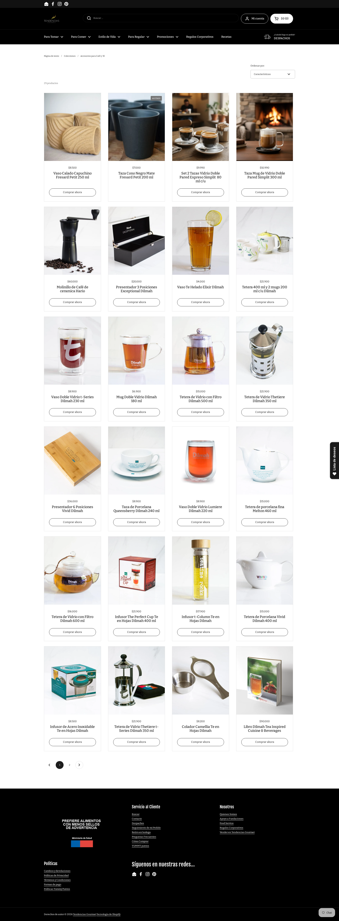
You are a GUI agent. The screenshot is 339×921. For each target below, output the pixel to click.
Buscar (135, 814)
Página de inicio (51, 56)
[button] (281, 19)
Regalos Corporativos (231, 827)
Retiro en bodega (141, 832)
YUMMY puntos (140, 845)
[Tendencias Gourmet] (51, 18)
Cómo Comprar (140, 841)
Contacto (137, 818)
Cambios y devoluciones (57, 871)
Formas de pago (52, 884)
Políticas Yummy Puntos (57, 889)
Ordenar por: (258, 65)
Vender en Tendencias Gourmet (237, 832)
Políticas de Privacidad (56, 875)
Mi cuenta (258, 18)
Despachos (138, 823)
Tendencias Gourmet (84, 914)
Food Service (227, 823)
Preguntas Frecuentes (144, 836)
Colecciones (70, 56)
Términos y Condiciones (57, 880)
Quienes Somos (228, 814)
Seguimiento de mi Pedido (146, 827)
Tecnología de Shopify (108, 914)
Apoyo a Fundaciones (231, 818)
